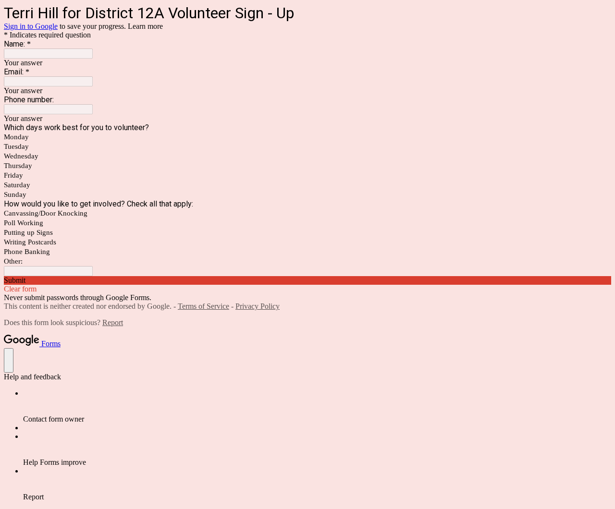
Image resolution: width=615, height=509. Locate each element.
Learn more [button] (145, 26)
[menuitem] (317, 406)
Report (112, 322)
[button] (307, 280)
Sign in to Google (31, 26)
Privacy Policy (257, 306)
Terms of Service (203, 306)
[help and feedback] (8, 360)
